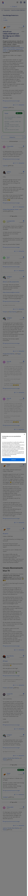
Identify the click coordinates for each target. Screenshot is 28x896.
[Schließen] (24, 434)
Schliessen (13, 459)
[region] (13, 448)
